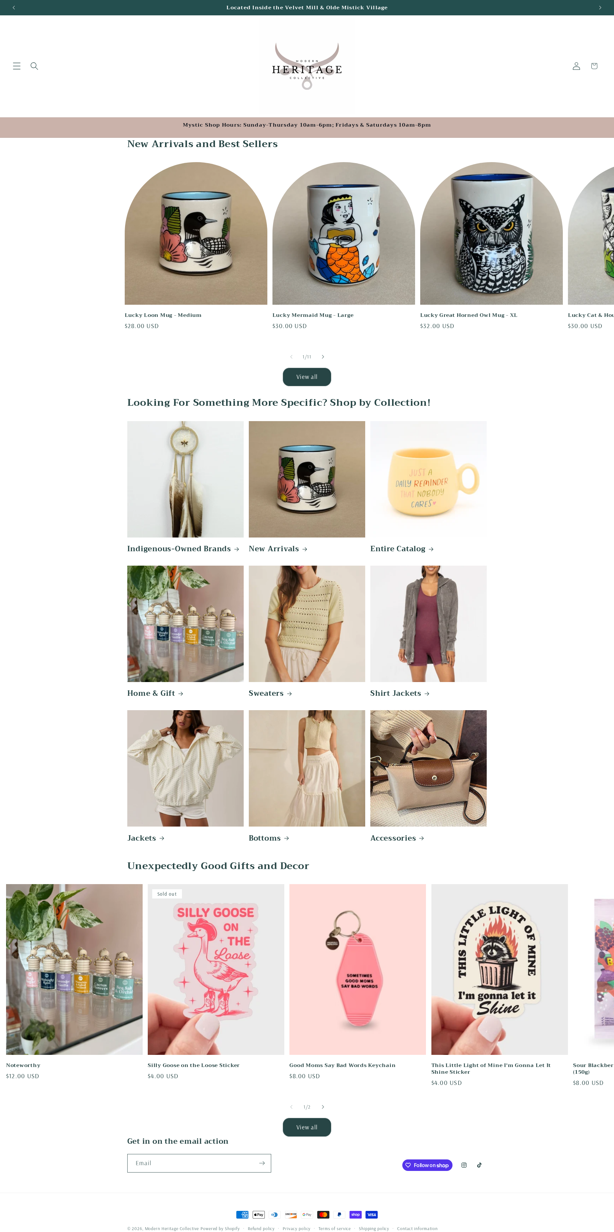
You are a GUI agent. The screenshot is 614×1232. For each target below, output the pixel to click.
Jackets (141, 838)
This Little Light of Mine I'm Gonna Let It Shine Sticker (491, 1068)
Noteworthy (23, 1065)
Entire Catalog (398, 548)
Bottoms (265, 838)
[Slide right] (323, 357)
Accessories (393, 838)
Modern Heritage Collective (172, 1228)
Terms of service (335, 1228)
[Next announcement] (600, 7)
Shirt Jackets (395, 693)
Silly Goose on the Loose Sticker (194, 1065)
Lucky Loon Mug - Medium (163, 315)
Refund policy (261, 1228)
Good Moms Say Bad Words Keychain (342, 1065)
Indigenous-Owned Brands (179, 548)
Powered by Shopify (220, 1228)
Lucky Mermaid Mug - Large (313, 315)
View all (307, 377)
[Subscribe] (262, 1163)
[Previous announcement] (14, 7)
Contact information (417, 1228)
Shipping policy (374, 1228)
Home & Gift (151, 693)
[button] (17, 66)
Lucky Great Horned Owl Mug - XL (469, 315)
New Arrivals (274, 548)
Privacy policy (297, 1228)
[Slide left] (291, 357)
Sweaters (266, 693)
